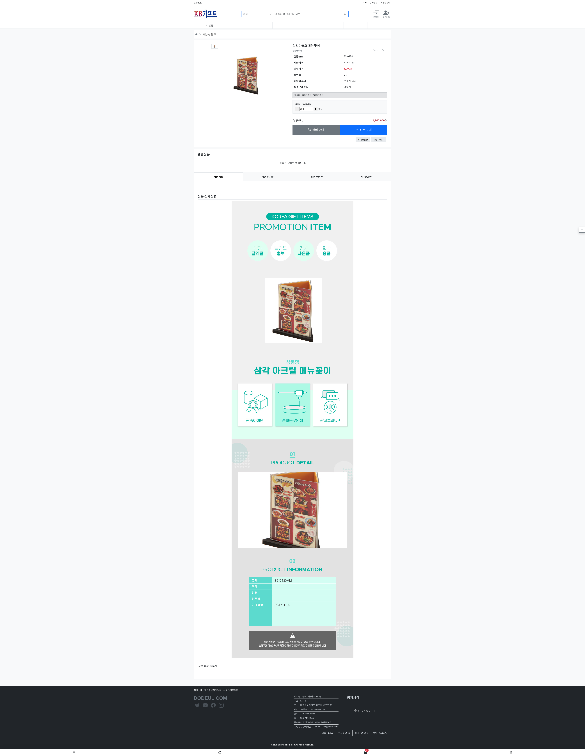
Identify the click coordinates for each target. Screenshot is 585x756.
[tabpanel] (292, 427)
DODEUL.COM (210, 698)
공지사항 (353, 697)
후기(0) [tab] (268, 176)
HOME (199, 3)
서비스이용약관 (230, 690)
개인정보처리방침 (212, 690)
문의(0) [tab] (317, 176)
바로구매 (365, 129)
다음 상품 (379, 139)
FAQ (366, 3)
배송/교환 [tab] (366, 176)
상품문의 (386, 3)
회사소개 (198, 690)
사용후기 (375, 3)
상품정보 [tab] (218, 176)
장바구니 (317, 129)
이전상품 (365, 139)
